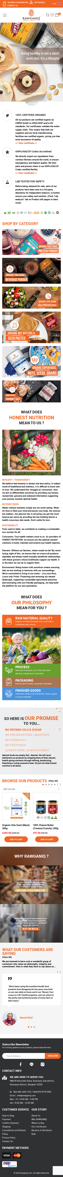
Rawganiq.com (26, 1173)
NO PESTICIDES (15, 745)
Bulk (34, 1134)
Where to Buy (38, 1123)
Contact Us (7, 1141)
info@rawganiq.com (26, 1096)
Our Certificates (39, 1127)
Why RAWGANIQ (39, 1119)
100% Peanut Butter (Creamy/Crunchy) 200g (45, 826)
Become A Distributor (42, 1130)
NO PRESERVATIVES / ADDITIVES (27, 734)
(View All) (53, 780)
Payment (6, 1119)
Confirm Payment (10, 1123)
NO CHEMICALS (15, 739)
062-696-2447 (20, 1092)
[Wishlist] (52, 15)
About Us (36, 1116)
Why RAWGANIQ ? (31, 856)
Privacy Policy (8, 1138)
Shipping (6, 1127)
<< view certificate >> (26, 142)
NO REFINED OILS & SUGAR (23, 729)
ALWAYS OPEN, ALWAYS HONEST (27, 750)
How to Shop (8, 1116)
